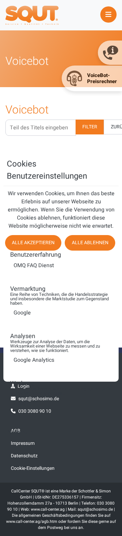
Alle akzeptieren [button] (33, 242)
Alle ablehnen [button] (90, 242)
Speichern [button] (20, 432)
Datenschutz (24, 455)
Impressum (23, 443)
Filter (89, 126)
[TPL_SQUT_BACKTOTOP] (61, 528)
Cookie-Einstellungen (33, 468)
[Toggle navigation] (108, 14)
